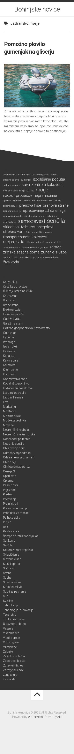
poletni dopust (10, 206)
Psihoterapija (11, 517)
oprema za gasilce (12, 200)
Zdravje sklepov (13, 670)
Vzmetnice (10, 647)
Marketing (9, 406)
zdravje (56, 247)
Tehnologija (10, 605)
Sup (5, 596)
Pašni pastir (10, 485)
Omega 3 (9, 471)
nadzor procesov (17, 195)
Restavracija (11, 531)
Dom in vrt (9, 300)
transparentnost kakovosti (25, 237)
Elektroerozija (12, 309)
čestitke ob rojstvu (29, 257)
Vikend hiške (11, 633)
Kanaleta (8, 355)
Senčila (7, 545)
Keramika (9, 365)
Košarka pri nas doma (17, 388)
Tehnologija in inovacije (18, 610)
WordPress (35, 716)
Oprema (8, 480)
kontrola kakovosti (47, 184)
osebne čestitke (44, 200)
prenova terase (10, 211)
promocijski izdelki (12, 216)
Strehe (7, 577)
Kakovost (9, 351)
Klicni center (11, 369)
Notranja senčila (13, 443)
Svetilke (8, 600)
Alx (59, 716)
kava (26, 184)
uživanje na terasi (35, 242)
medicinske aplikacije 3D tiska (18, 190)
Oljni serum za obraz (16, 466)
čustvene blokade (49, 257)
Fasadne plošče (13, 314)
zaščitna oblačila (11, 247)
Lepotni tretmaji (13, 397)
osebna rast (29, 200)
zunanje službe (54, 252)
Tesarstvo (9, 614)
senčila (56, 221)
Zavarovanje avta (14, 660)
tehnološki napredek (42, 232)
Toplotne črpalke (13, 619)
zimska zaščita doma (21, 252)
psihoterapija (30, 216)
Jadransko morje (11, 185)
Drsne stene (10, 305)
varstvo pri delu (53, 242)
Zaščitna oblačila (14, 656)
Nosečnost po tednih (16, 439)
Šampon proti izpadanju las (20, 536)
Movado (8, 425)
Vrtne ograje (11, 642)
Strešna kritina (12, 582)
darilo (53, 174)
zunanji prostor (11, 257)
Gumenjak (9, 332)
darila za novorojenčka (38, 174)
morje (42, 190)
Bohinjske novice (37, 9)
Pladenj (8, 494)
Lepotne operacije (14, 392)
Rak (5, 526)
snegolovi (45, 227)
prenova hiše (30, 205)
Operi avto (9, 476)
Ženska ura (10, 674)
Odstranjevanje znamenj (18, 457)
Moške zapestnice (14, 420)
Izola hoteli (10, 346)
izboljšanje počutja (49, 179)
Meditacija (9, 411)
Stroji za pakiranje (14, 591)
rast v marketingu (47, 216)
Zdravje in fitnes (13, 665)
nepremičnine (45, 195)
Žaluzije (8, 651)
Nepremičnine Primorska (19, 434)
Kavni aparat (11, 360)
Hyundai (8, 337)
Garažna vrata (12, 318)
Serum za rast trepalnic (18, 549)
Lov (5, 402)
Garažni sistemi (13, 323)
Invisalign (9, 342)
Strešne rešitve (12, 586)
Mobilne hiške (12, 416)
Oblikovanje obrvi (14, 448)
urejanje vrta (13, 241)
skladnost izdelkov (19, 227)
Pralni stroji (10, 503)
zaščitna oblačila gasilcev (35, 247)
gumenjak (26, 179)
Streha (7, 573)
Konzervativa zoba (15, 379)
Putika (7, 522)
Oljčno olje (9, 462)
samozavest (31, 221)
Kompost (9, 374)
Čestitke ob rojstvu (15, 286)
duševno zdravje (11, 179)
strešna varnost (16, 231)
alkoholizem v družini (14, 174)
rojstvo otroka (9, 222)
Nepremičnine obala (16, 429)
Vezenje (8, 628)
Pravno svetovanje (15, 508)
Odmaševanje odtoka (17, 453)
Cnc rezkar (10, 295)
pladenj (57, 200)
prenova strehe (56, 205)
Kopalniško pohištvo (16, 383)
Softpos (8, 568)
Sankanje (9, 540)
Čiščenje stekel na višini (17, 291)
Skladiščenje (11, 554)
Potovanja (9, 499)
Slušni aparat (11, 563)
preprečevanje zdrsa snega (42, 210)
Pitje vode (9, 490)
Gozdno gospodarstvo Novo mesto (26, 328)
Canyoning (10, 281)
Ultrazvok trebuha (14, 623)
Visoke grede (11, 637)
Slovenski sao (12, 559)
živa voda (11, 262)
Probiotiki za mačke (15, 513)
